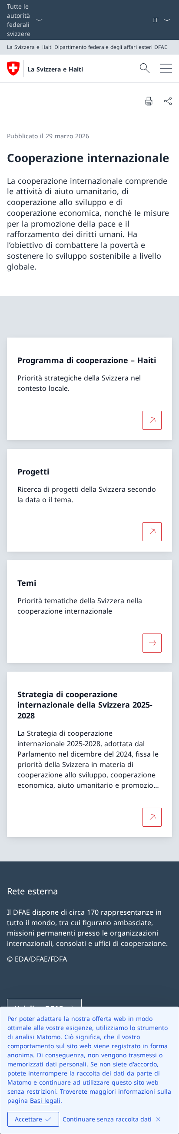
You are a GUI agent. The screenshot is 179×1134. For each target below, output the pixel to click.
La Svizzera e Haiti (55, 69)
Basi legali (45, 1100)
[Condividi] (167, 100)
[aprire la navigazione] (166, 68)
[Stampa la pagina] (148, 100)
